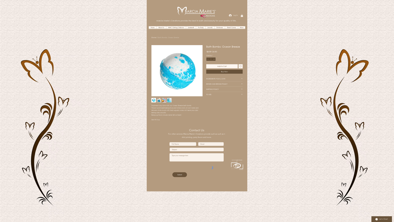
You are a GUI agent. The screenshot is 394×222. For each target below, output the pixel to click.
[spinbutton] (211, 59)
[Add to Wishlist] (241, 66)
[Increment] (214, 59)
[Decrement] (208, 59)
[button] (242, 15)
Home (153, 37)
